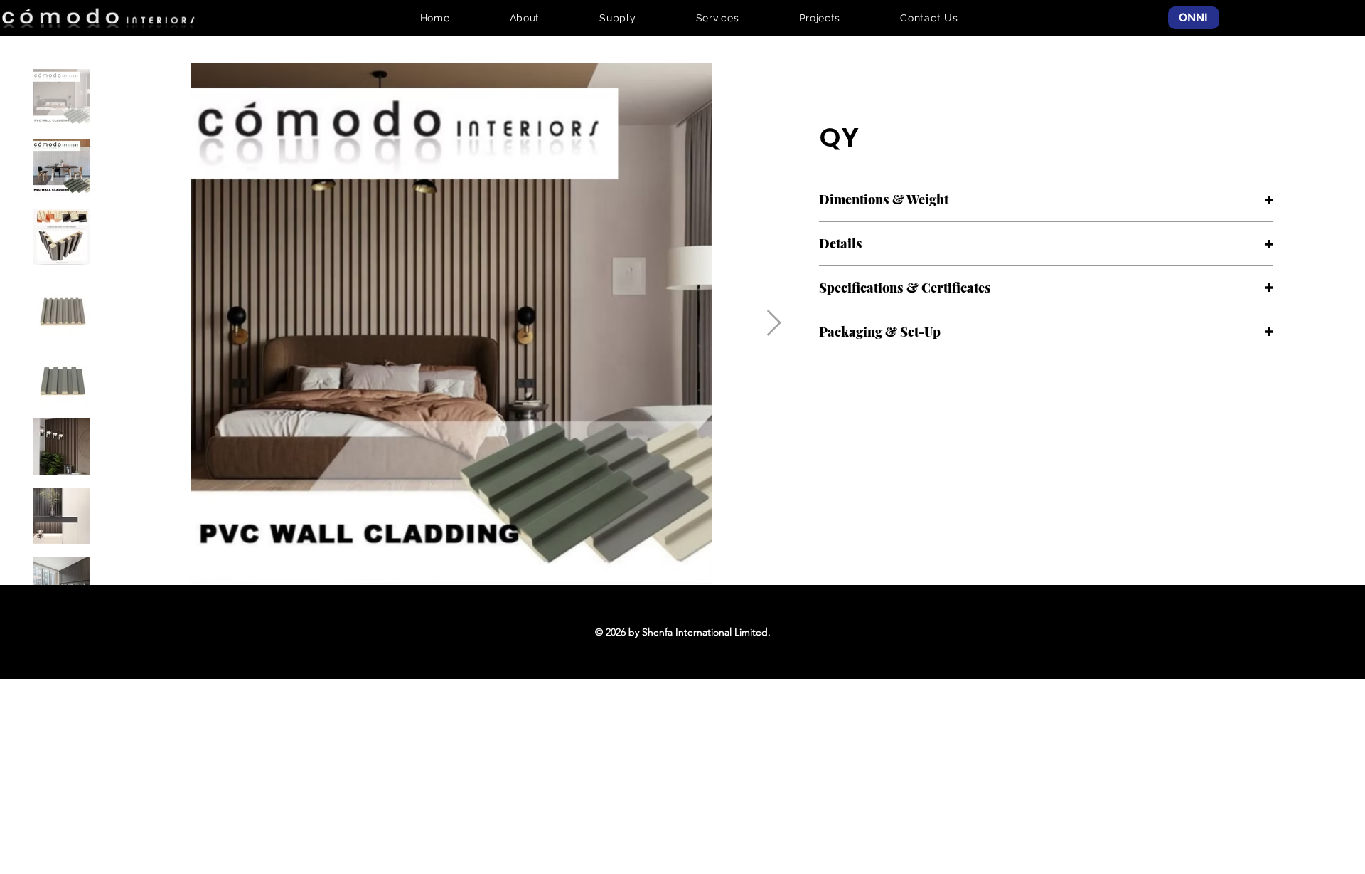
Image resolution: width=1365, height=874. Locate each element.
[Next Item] (774, 323)
